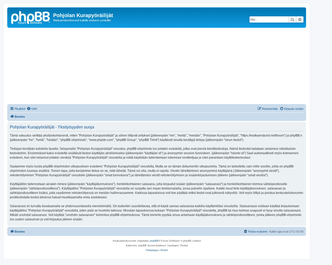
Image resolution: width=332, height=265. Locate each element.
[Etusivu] (31, 17)
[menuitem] (32, 109)
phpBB (154, 240)
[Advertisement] (163, 66)
